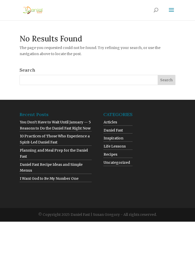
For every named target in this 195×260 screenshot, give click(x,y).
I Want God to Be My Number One (49, 178)
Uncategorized (117, 162)
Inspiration (113, 138)
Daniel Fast (113, 130)
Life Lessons (115, 146)
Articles (110, 122)
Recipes (110, 154)
